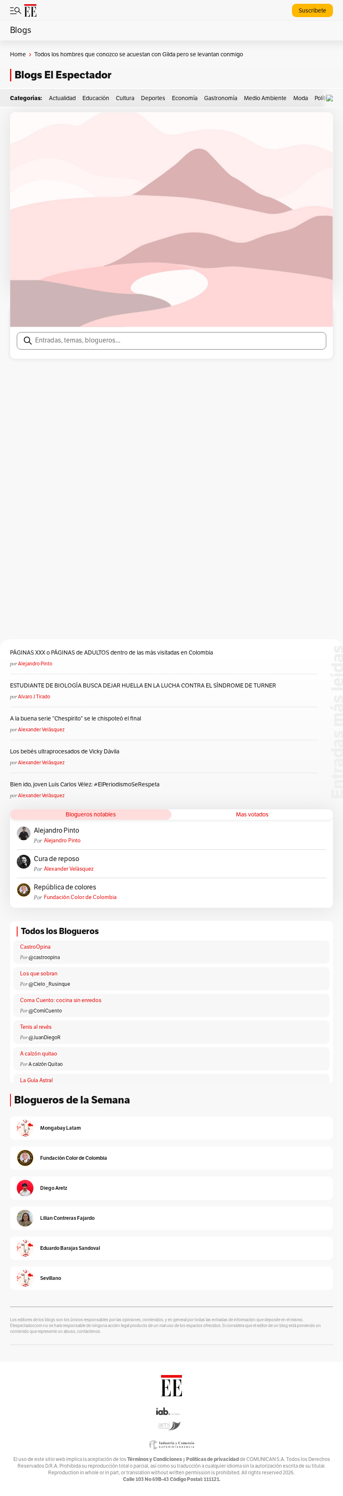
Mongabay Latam (60, 1128)
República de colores (65, 887)
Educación (95, 98)
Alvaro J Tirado (34, 697)
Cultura (125, 98)
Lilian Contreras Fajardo (67, 1218)
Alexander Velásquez (41, 730)
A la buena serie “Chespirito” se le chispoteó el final (75, 718)
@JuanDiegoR (44, 1037)
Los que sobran (38, 973)
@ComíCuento (45, 1011)
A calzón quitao (38, 1053)
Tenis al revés (35, 1027)
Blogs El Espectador (63, 74)
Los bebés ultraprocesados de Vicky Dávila (66, 751)
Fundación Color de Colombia (80, 897)
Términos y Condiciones (154, 1459)
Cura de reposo (56, 859)
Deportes (153, 98)
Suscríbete (312, 10)
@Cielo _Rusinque (49, 984)
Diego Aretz (53, 1188)
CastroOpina (35, 947)
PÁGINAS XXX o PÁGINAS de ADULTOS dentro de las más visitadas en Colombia (111, 652)
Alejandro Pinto (35, 664)
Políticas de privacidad (212, 1459)
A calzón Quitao (45, 1064)
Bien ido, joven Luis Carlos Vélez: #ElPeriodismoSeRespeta (84, 784)
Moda (300, 98)
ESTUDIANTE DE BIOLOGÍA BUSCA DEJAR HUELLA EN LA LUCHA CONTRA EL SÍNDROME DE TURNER (143, 685)
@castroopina (44, 957)
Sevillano (50, 1278)
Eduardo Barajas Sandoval (70, 1248)
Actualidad (62, 98)
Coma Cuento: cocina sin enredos (60, 1000)
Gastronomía (220, 98)
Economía (184, 98)
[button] (331, 98)
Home (18, 54)
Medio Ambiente (265, 98)
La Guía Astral (36, 1080)
